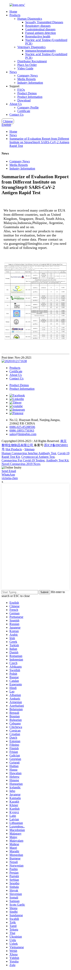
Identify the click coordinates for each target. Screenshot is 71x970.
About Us (15, 104)
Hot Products (14, 449)
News (13, 72)
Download (24, 100)
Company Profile (28, 107)
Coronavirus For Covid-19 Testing (23, 460)
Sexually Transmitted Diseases (44, 22)
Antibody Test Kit (57, 460)
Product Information (29, 96)
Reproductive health (37, 36)
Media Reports (26, 79)
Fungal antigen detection (40, 33)
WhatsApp (8, 474)
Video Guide (25, 68)
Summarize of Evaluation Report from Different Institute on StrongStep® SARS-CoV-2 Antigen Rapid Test (39, 142)
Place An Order (27, 65)
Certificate (23, 111)
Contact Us (16, 114)
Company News (27, 75)
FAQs (21, 89)
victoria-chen (10, 478)
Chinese (8, 121)
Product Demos (27, 93)
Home (13, 11)
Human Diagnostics (29, 18)
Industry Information (30, 82)
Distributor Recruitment (32, 61)
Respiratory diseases (37, 25)
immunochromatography (40, 50)
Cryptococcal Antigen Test (37, 456)
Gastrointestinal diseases (40, 29)
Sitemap (29, 449)
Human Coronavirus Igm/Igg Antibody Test (29, 453)
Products (14, 15)
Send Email (9, 471)
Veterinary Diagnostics (31, 47)
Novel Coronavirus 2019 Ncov (21, 464)
